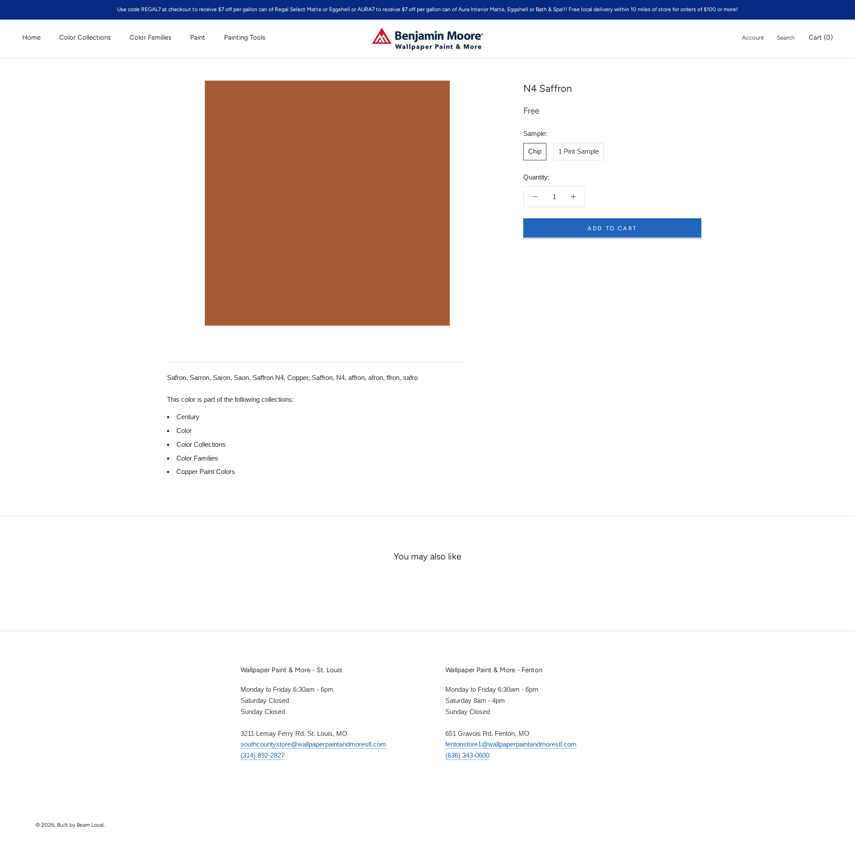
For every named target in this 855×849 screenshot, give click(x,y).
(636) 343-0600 (467, 755)
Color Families (150, 37)
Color (184, 430)
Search (785, 37)
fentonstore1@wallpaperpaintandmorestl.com (511, 744)
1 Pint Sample (578, 151)
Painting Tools (244, 37)
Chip (535, 151)
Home (31, 37)
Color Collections (85, 37)
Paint (197, 37)
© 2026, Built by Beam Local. (70, 825)
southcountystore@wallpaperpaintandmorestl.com (313, 744)
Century (188, 416)
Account (753, 37)
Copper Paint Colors (205, 471)
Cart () (821, 37)
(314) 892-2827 (262, 755)
